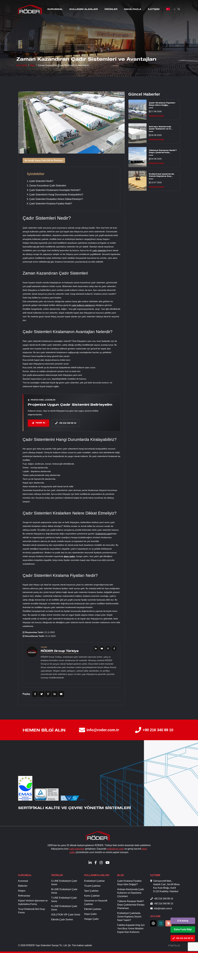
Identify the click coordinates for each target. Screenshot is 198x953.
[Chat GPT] (153, 923)
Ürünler (57, 875)
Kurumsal (55, 9)
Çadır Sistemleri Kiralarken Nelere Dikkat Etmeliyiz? (56, 199)
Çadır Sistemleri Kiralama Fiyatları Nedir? (50, 203)
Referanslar (24, 895)
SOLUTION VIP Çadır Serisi (65, 914)
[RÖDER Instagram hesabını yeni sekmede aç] (108, 648)
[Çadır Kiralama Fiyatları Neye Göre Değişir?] (137, 110)
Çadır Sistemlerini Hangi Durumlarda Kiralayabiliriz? (56, 194)
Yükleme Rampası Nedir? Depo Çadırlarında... (163, 151)
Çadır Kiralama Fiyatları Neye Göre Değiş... (162, 104)
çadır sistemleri (99, 250)
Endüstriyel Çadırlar (94, 881)
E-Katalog (182, 920)
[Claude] (168, 923)
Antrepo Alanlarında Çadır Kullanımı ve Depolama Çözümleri (130, 893)
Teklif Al (40, 423)
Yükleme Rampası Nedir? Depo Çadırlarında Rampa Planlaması (130, 904)
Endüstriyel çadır (103, 533)
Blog (120, 875)
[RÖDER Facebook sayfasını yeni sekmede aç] (114, 648)
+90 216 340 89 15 (163, 903)
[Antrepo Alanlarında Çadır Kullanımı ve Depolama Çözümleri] (137, 133)
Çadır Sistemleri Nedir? (41, 181)
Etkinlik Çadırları (92, 909)
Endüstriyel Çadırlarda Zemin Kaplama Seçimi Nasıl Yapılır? (129, 916)
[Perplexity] (161, 923)
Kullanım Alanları (96, 875)
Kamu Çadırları (92, 895)
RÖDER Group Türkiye (60, 651)
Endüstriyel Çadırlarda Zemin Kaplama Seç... (161, 175)
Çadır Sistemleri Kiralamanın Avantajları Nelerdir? (54, 190)
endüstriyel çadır (115, 849)
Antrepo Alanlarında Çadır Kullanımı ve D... (160, 128)
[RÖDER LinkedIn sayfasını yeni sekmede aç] (95, 648)
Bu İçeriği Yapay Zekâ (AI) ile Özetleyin (44, 160)
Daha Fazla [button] (132, 9)
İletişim (153, 9)
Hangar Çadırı (91, 919)
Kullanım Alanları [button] (83, 9)
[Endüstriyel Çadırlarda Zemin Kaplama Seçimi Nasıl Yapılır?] (137, 181)
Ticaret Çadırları (92, 886)
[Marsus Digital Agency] (174, 945)
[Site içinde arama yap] (179, 9)
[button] (168, 9)
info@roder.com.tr (103, 730)
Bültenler (22, 886)
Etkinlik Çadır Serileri (62, 919)
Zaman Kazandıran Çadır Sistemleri (47, 185)
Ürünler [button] (111, 9)
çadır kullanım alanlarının (83, 305)
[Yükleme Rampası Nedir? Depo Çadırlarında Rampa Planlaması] (137, 157)
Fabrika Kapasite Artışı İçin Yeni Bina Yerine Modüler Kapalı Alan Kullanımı (131, 928)
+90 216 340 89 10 (158, 730)
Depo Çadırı (90, 914)
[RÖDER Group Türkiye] (30, 9)
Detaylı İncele (156, 116)
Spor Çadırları (91, 891)
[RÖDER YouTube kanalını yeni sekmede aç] (102, 648)
